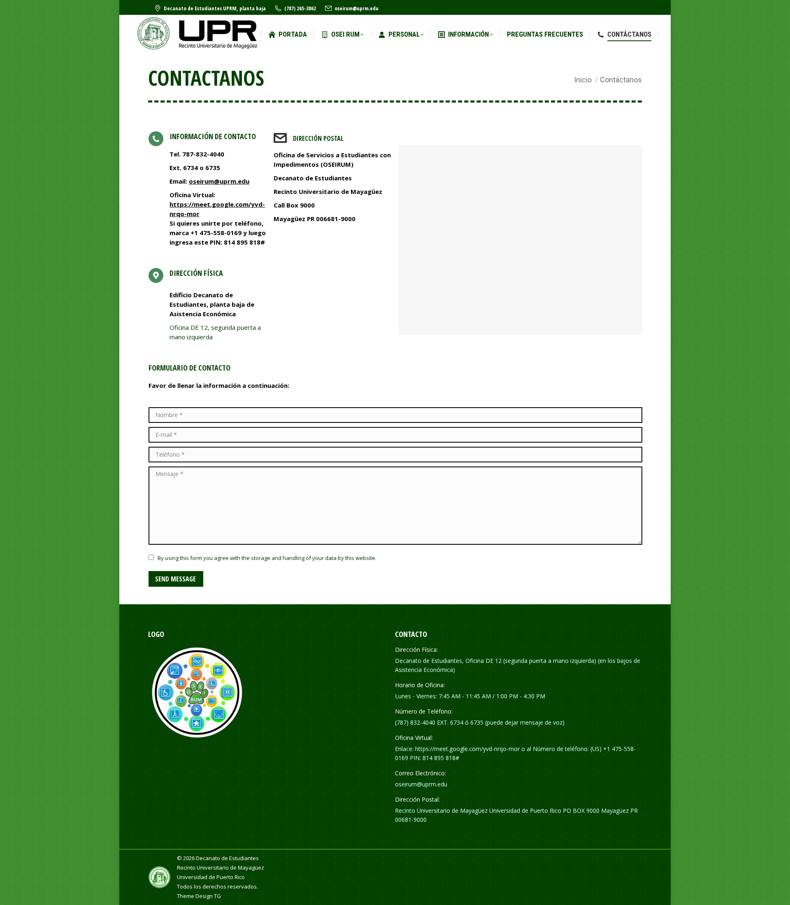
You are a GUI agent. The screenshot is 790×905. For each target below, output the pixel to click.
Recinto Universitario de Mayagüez (220, 867)
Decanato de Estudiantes (227, 858)
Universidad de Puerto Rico (211, 877)
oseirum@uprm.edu (357, 8)
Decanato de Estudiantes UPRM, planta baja (215, 8)
